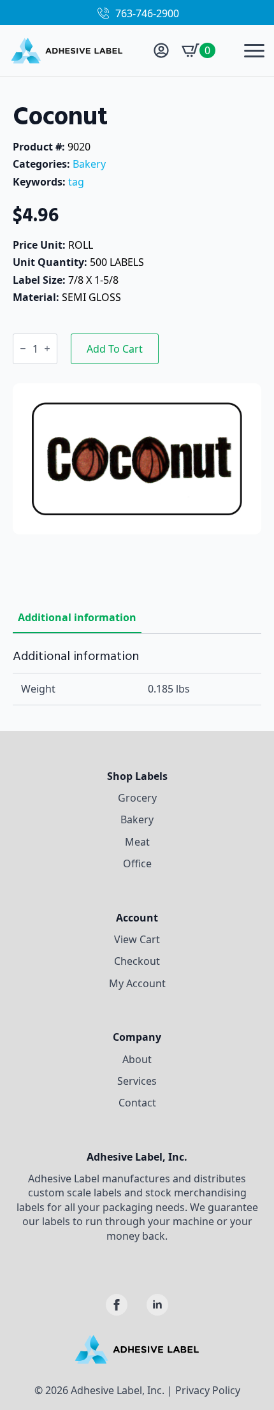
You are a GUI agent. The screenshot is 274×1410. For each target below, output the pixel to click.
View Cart (137, 939)
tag (76, 182)
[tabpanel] (137, 677)
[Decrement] (23, 348)
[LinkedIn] (157, 1305)
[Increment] (47, 348)
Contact (137, 1103)
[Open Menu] (254, 50)
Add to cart (115, 349)
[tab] (77, 617)
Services (137, 1081)
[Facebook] (116, 1305)
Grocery (137, 798)
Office (137, 863)
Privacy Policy (207, 1390)
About (137, 1059)
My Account (137, 983)
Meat (137, 842)
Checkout (137, 961)
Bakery (89, 164)
